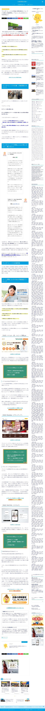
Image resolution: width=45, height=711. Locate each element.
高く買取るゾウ (35, 121)
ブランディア (38, 626)
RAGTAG (34, 101)
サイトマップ (4, 709)
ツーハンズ (41, 111)
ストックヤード (40, 108)
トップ (13, 4)
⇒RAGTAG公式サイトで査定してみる (15, 589)
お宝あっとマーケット (39, 101)
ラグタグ (38, 117)
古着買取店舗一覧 (21, 4)
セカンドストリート (35, 111)
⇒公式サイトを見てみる (15, 354)
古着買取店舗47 (22, 1)
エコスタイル (34, 104)
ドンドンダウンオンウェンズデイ (37, 114)
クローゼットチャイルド (36, 107)
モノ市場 (34, 117)
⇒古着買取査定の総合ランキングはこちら (15, 607)
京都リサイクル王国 (35, 120)
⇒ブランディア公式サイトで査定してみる (15, 498)
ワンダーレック (5, 637)
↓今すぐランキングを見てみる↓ (15, 77)
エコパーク (39, 104)
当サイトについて (10, 709)
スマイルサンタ (35, 110)
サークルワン (34, 108)
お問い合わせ (30, 4)
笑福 (40, 120)
